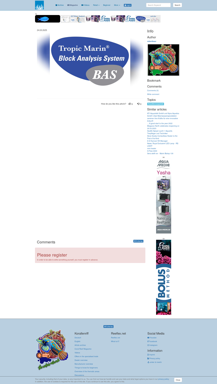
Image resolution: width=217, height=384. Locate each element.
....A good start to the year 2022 (159, 123)
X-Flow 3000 (152, 151)
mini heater (151, 148)
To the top (139, 241)
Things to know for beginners (86, 367)
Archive (60, 5)
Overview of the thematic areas (87, 371)
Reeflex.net (115, 337)
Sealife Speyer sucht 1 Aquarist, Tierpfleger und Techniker (160, 132)
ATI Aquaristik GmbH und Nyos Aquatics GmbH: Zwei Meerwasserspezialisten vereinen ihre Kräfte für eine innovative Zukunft (163, 117)
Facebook (153, 341)
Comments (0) (153, 90)
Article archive (80, 345)
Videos (86, 5)
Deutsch (78, 337)
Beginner (106, 5)
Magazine (73, 5)
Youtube (152, 337)
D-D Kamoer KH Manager (157, 141)
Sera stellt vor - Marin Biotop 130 (160, 153)
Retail (95, 5)
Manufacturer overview (84, 364)
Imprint (152, 354)
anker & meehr (155, 362)
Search (177, 5)
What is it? (115, 341)
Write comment (153, 94)
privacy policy (163, 379)
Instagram (153, 345)
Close (178, 380)
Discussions (79, 375)
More (116, 5)
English (77, 341)
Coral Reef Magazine (83, 349)
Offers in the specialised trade (86, 356)
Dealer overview (81, 360)
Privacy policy (154, 358)
